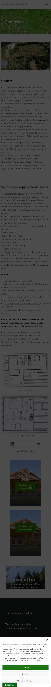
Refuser (25, 674)
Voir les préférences (25, 681)
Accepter (25, 667)
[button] (47, 639)
